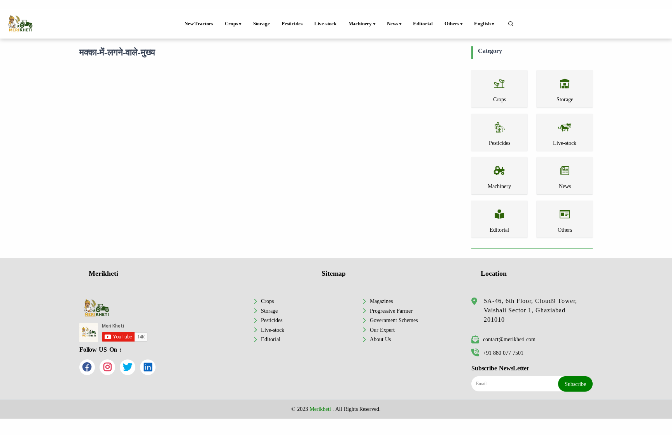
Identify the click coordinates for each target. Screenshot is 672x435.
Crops (267, 301)
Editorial (423, 23)
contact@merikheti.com (509, 339)
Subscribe (575, 384)
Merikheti (320, 409)
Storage (261, 23)
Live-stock (325, 23)
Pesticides (292, 23)
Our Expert (382, 330)
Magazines (381, 301)
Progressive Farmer (391, 311)
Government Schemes (394, 320)
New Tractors (198, 23)
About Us (380, 339)
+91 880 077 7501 (503, 353)
